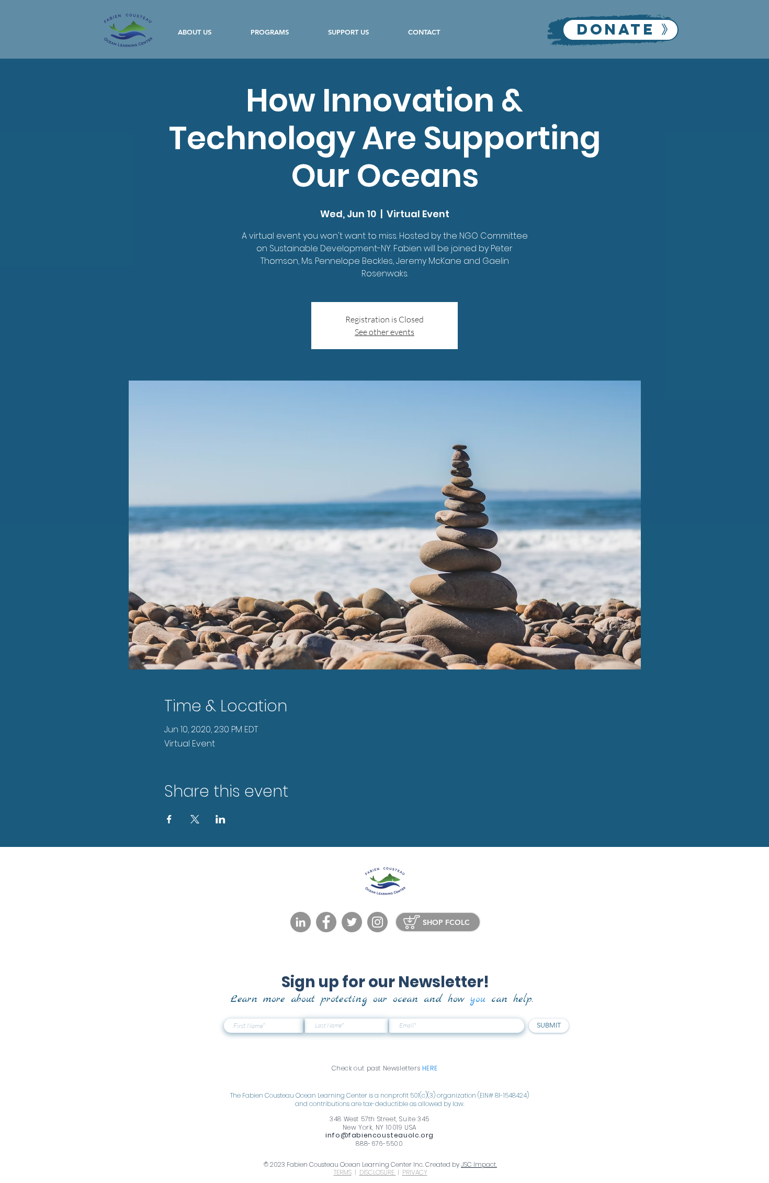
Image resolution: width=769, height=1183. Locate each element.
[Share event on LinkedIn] (220, 819)
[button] (206, 32)
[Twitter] (352, 922)
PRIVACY (414, 1172)
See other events (384, 332)
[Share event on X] (195, 819)
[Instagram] (377, 922)
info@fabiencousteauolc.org (379, 1135)
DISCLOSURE (377, 1172)
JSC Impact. (479, 1164)
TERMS (343, 1172)
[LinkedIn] (300, 922)
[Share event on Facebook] (169, 819)
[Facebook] (326, 922)
